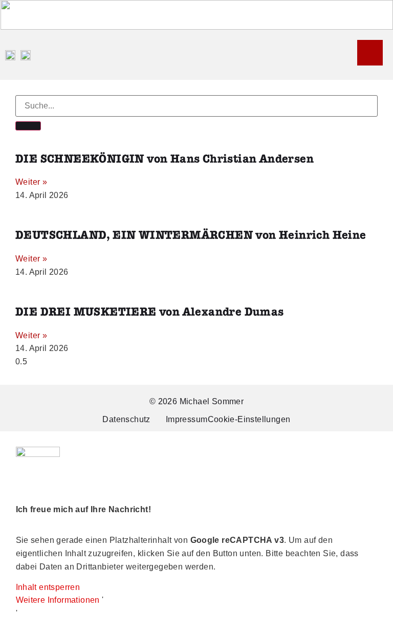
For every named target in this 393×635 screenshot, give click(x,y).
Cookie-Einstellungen (249, 419)
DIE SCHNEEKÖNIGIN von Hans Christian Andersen (164, 159)
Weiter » (31, 182)
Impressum (187, 419)
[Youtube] (370, 52)
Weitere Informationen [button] (58, 600)
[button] (354, 54)
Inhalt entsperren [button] (48, 587)
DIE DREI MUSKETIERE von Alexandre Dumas (149, 312)
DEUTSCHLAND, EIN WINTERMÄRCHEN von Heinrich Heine (190, 235)
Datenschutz (126, 419)
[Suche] (28, 125)
